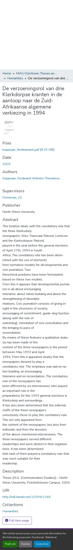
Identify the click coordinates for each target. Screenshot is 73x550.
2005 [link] (6, 164)
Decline (25, 544)
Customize (42, 544)
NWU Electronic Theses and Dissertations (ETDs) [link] (36, 73)
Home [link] (6, 73)
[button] (10, 511)
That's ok (10, 544)
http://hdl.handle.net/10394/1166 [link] (26, 497)
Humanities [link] (15, 78)
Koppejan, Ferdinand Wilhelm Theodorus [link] (31, 178)
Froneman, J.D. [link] (12, 197)
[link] (36, 149)
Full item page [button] (18, 520)
